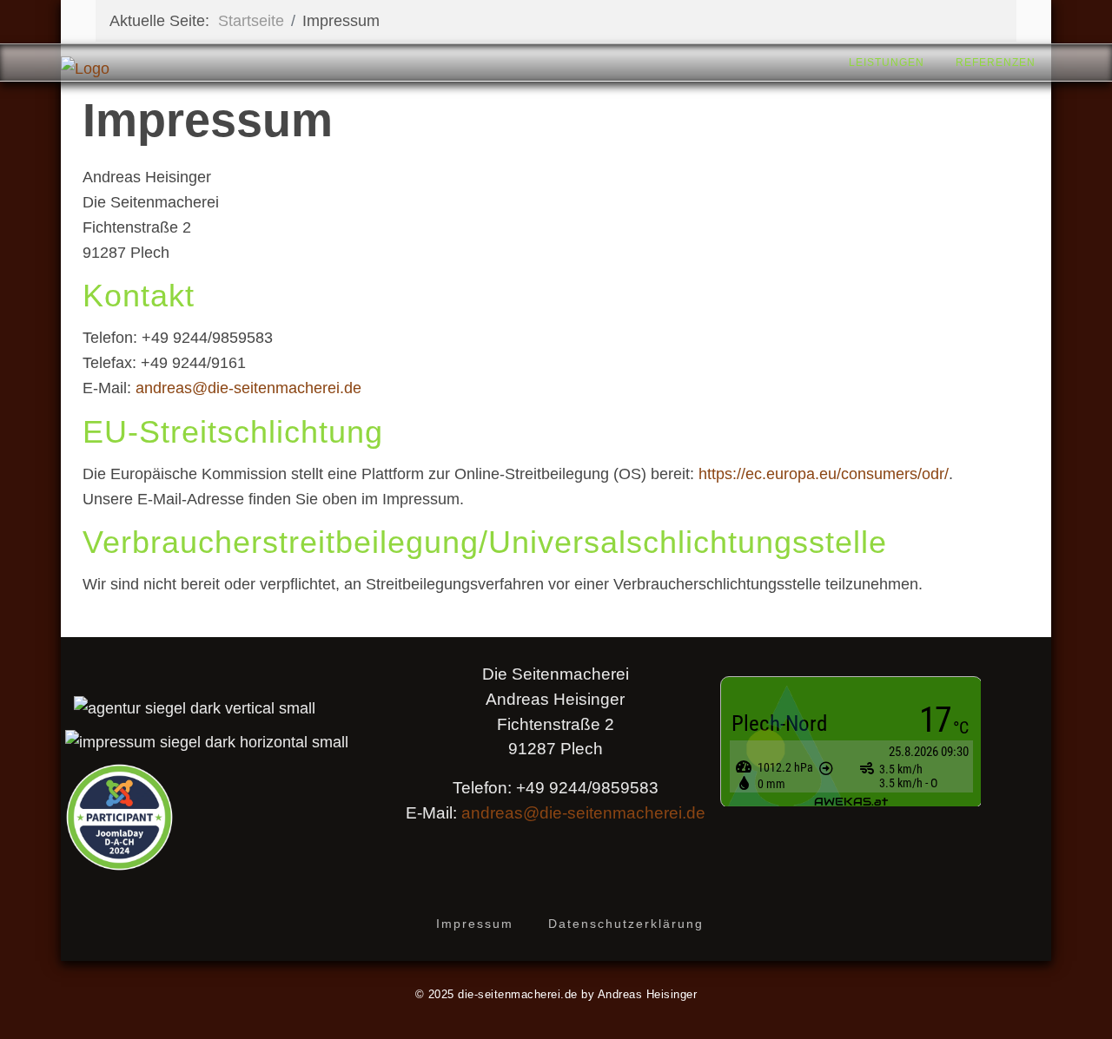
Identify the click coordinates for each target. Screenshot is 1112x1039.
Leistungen (886, 62)
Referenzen (996, 62)
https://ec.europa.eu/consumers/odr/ (823, 474)
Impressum (474, 923)
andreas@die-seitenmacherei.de (248, 388)
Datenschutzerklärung (626, 923)
